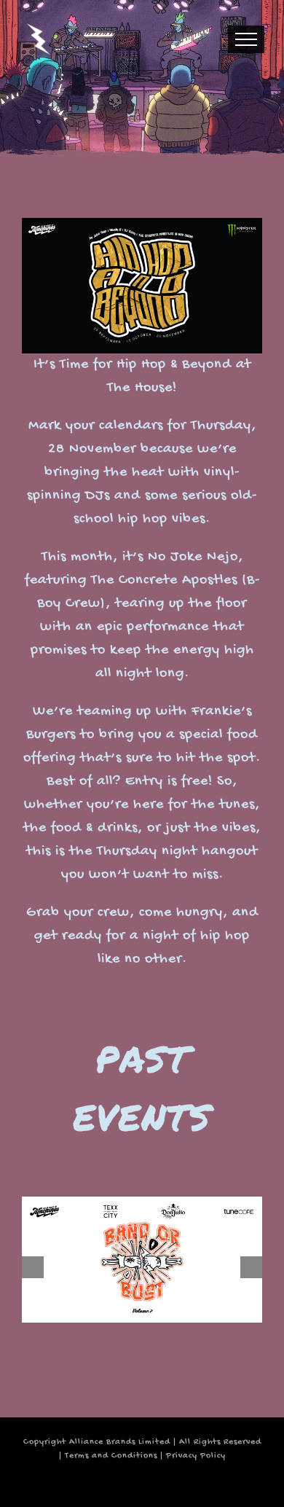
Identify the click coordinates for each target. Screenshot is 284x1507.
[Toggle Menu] (246, 39)
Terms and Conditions (111, 1456)
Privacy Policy (196, 1456)
